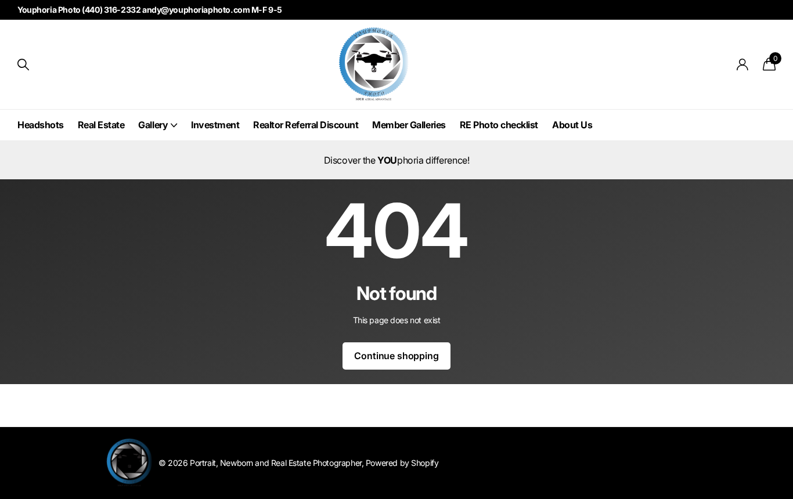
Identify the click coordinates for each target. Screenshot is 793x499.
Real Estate (101, 125)
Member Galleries (408, 125)
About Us (572, 125)
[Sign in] (743, 65)
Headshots (40, 125)
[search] (23, 65)
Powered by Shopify (402, 463)
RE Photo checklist (499, 125)
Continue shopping (396, 355)
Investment (215, 125)
